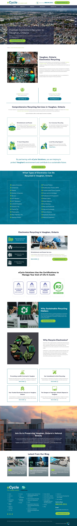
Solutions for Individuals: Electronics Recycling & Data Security (33, 510)
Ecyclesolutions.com (34, 521)
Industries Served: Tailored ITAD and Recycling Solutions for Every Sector (34, 495)
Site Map (10, 510)
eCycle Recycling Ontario (49, 498)
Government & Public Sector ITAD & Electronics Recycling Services (33, 506)
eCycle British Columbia (48, 496)
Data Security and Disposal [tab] (19, 254)
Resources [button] (42, 6)
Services (32, 6)
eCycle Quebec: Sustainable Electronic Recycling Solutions (48, 501)
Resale (20, 502)
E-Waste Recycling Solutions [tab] (19, 262)
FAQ (9, 498)
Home (14, 6)
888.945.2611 (49, 3)
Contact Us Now (38, 167)
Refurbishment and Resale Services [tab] (20, 239)
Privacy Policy (49, 521)
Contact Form (55, 94)
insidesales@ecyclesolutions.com (61, 509)
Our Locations (59, 499)
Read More (34, 259)
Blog (45, 506)
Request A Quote (61, 2)
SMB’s (29, 502)
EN (62, 6)
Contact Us (53, 6)
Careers (45, 504)
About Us (22, 6)
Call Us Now (21, 98)
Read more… (52, 147)
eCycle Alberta (47, 494)
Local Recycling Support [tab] (19, 247)
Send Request (53, 98)
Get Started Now (47, 321)
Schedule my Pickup (16, 40)
